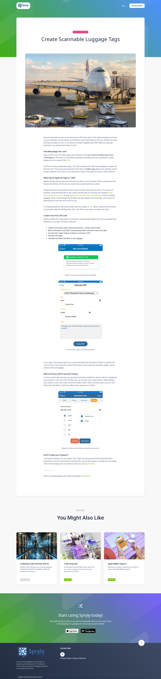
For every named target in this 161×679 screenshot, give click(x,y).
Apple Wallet (90, 464)
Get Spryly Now (137, 6)
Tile (90, 207)
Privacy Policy (65, 658)
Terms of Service (79, 658)
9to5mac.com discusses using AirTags (87, 195)
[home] (23, 5)
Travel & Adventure (80, 32)
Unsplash (86, 476)
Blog (123, 6)
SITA (68, 160)
